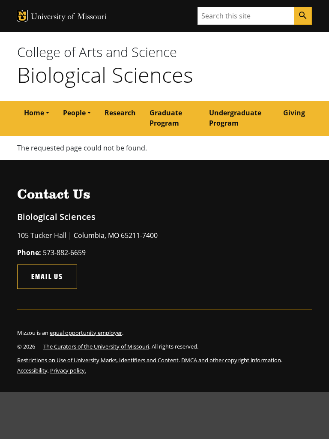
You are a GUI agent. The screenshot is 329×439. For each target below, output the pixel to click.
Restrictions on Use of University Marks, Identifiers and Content (98, 360)
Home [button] (34, 112)
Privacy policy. (68, 370)
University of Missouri (69, 17)
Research (120, 112)
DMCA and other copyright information (231, 360)
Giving (294, 112)
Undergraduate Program (235, 118)
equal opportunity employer (86, 333)
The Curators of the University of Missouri (96, 346)
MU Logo (22, 16)
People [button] (74, 112)
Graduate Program (166, 118)
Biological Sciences (105, 74)
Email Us (47, 276)
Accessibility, (33, 370)
